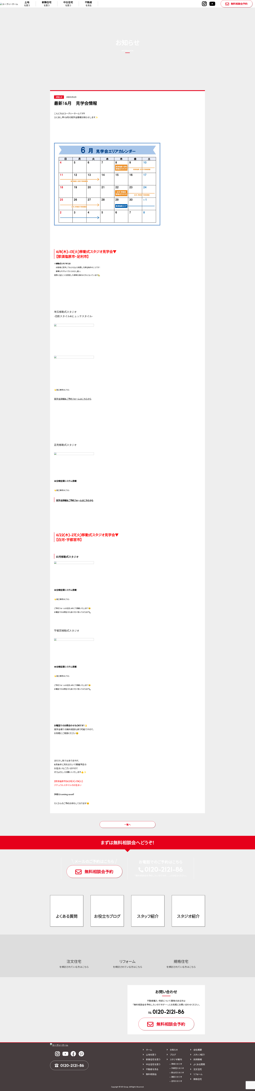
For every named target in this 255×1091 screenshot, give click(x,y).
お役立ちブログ (107, 916)
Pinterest (81, 1054)
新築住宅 (46, 4)
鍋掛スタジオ (176, 1077)
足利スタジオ (176, 1081)
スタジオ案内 (176, 1059)
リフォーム (198, 1074)
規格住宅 (197, 1079)
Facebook (73, 1054)
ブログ (173, 1054)
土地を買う (151, 1054)
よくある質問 (67, 916)
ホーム (149, 1049)
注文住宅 (197, 1069)
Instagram (204, 4)
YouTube (212, 4)
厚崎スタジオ (176, 1064)
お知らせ (174, 1049)
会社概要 (197, 1049)
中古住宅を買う (153, 1064)
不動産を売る (152, 1069)
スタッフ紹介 (148, 916)
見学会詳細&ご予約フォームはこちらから (72, 398)
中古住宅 (68, 4)
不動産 (88, 4)
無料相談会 (151, 1074)
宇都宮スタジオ (177, 1068)
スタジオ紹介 (188, 916)
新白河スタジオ (177, 1072)
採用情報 (197, 1059)
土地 (27, 4)
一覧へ (127, 824)
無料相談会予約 (239, 3)
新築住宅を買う (153, 1059)
